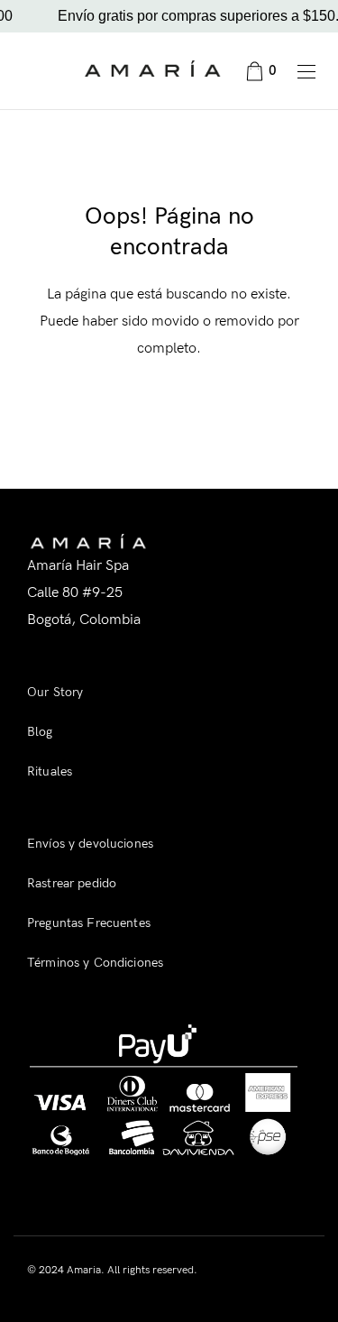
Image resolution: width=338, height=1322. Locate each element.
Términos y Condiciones (95, 962)
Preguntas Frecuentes (89, 923)
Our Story (55, 692)
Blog (40, 731)
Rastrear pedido (71, 883)
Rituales (49, 771)
